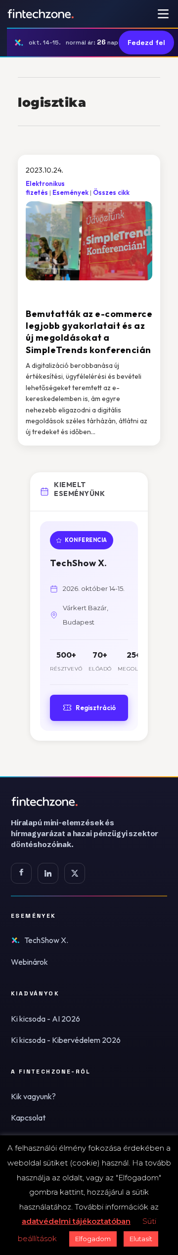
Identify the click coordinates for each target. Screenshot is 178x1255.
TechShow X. (46, 940)
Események (70, 192)
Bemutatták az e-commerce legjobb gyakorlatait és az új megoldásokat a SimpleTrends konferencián (89, 332)
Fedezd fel (146, 42)
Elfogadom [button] (93, 1239)
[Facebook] (21, 873)
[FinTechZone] (89, 801)
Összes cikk (111, 192)
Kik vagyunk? (33, 1096)
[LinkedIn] (48, 873)
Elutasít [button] (141, 1239)
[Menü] (163, 14)
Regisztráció (96, 708)
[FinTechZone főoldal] (41, 14)
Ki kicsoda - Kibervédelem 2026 (66, 1040)
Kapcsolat (28, 1117)
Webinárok (29, 962)
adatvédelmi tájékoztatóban (76, 1221)
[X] (74, 873)
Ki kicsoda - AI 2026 (45, 1019)
